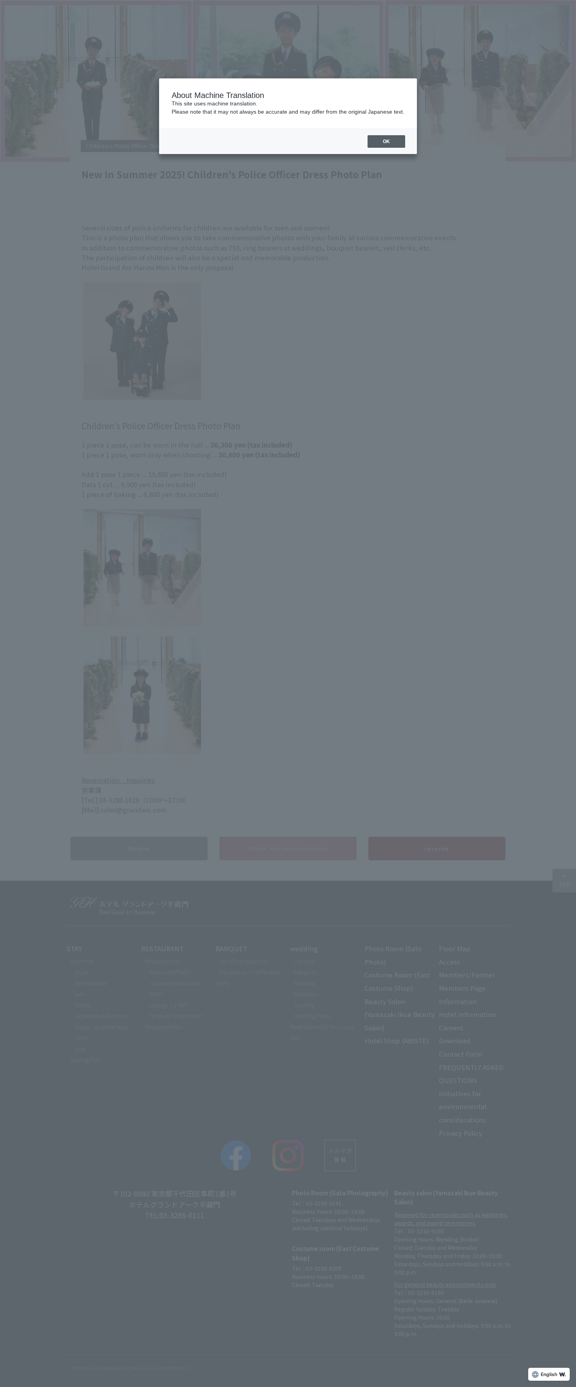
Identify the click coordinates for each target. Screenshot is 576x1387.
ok (386, 141)
